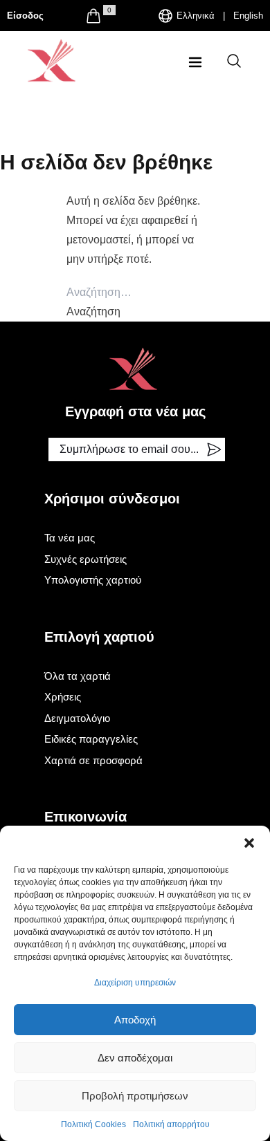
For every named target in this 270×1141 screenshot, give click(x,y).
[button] (249, 843)
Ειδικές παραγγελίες (91, 739)
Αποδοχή (135, 1020)
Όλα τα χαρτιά (77, 676)
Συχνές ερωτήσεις (85, 559)
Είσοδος (25, 15)
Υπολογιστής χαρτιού (92, 580)
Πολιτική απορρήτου (171, 1124)
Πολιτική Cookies (93, 1124)
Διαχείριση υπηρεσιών (135, 982)
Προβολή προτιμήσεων (135, 1096)
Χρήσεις (62, 697)
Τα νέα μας (69, 538)
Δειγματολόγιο (77, 718)
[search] (234, 61)
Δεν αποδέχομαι (135, 1058)
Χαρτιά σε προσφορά (93, 760)
